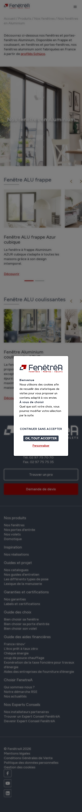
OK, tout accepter (41, 438)
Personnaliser (40, 445)
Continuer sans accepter (41, 429)
